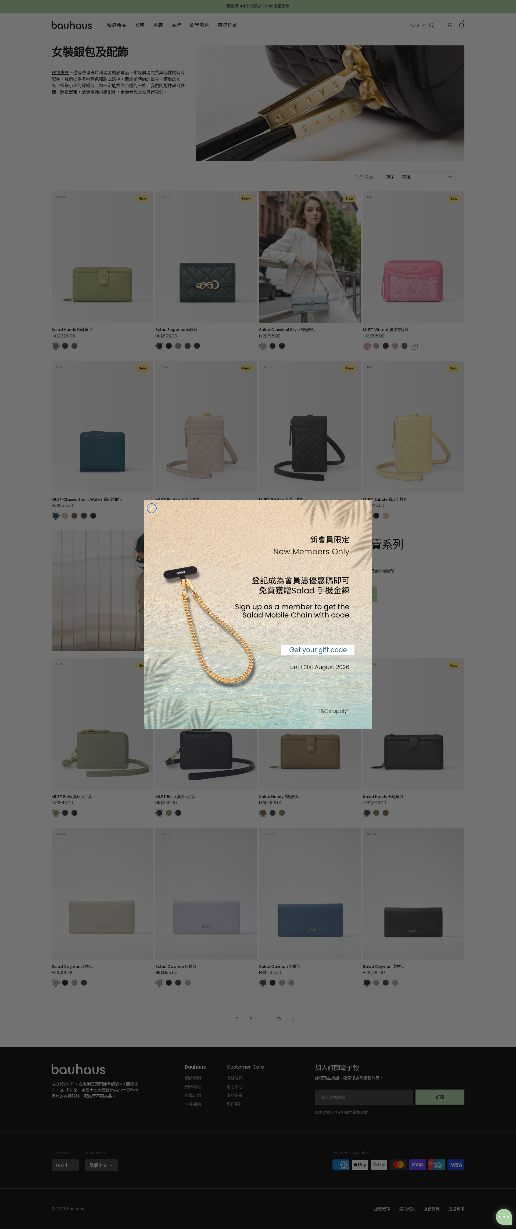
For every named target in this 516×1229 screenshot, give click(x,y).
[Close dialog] (151, 508)
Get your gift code (318, 649)
